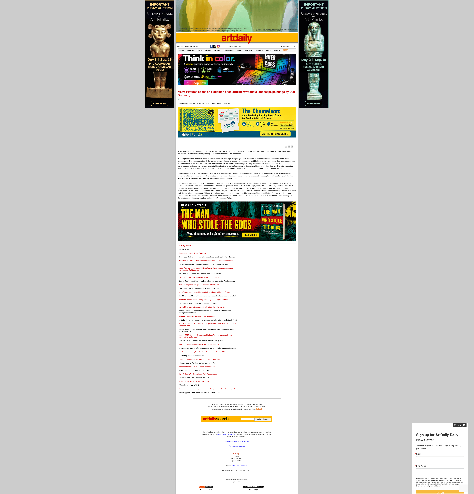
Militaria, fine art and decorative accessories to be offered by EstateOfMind (208, 320)
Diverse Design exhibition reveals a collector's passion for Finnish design (207, 281)
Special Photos (224, 406)
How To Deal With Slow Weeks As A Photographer (198, 374)
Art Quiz (222, 409)
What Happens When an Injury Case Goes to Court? (199, 392)
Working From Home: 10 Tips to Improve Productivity (199, 359)
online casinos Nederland (226, 434)
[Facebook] (211, 47)
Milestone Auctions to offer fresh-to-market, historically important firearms (207, 348)
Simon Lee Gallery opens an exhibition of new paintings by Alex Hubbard (207, 257)
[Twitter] (214, 47)
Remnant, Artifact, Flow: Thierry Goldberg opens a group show (203, 300)
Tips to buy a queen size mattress (192, 356)
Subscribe (249, 50)
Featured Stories (246, 406)
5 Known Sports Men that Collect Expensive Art (197, 363)
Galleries (208, 50)
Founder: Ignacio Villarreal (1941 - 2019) (236, 459)
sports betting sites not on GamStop (237, 441)
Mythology (236, 409)
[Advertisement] (267, 261)
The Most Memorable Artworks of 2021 (194, 378)
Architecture (249, 404)
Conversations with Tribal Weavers (192, 253)
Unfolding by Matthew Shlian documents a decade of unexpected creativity (208, 296)
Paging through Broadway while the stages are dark (199, 344)
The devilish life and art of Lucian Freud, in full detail (199, 288)
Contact (277, 50)
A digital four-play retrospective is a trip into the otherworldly (202, 307)
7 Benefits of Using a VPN (189, 385)
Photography (257, 404)
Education (228, 409)
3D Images (244, 409)
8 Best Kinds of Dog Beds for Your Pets (194, 370)
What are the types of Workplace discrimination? (197, 367)
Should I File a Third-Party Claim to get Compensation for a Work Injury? (207, 389)
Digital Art (240, 404)
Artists (199, 50)
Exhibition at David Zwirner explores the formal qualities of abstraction (206, 261)
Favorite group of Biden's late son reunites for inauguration (202, 341)
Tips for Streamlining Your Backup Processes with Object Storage (204, 352)
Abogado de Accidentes (237, 446)
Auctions (256, 406)
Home (181, 50)
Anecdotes (215, 409)
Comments (259, 50)
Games (239, 50)
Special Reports (235, 406)
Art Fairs (262, 406)
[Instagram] (218, 47)
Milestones (233, 404)
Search (268, 50)
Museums (217, 50)
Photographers (229, 50)
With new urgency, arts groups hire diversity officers (199, 285)
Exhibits (221, 404)
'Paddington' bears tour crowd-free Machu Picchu (198, 303)
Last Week (190, 50)
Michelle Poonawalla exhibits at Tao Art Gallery (197, 316)
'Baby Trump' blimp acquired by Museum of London (199, 277)
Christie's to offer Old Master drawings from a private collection (203, 264)
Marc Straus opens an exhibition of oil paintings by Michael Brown (204, 292)
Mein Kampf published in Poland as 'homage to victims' (200, 274)
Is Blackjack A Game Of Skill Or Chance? (194, 381)
